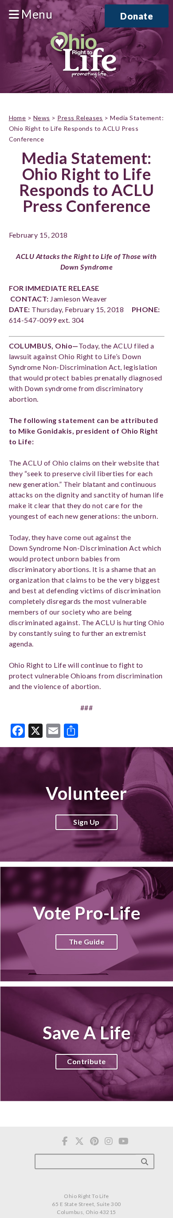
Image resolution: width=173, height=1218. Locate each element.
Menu (35, 14)
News (41, 117)
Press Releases (80, 117)
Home (17, 117)
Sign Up (86, 822)
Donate (136, 16)
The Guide (86, 941)
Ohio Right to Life (83, 55)
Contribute (86, 1061)
